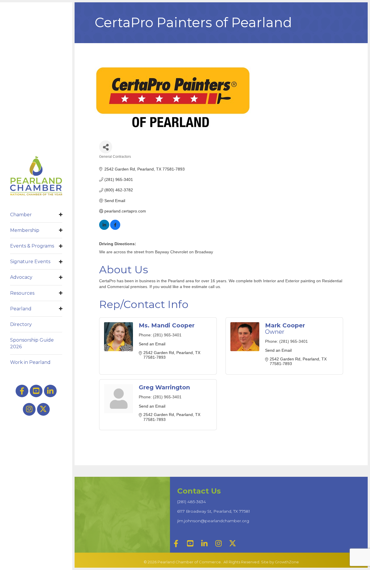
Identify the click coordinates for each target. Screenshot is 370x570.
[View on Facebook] (115, 228)
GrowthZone (287, 562)
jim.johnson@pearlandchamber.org (213, 520)
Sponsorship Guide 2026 (32, 343)
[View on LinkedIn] (104, 228)
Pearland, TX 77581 (213, 511)
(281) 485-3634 (191, 501)
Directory (21, 324)
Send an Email (152, 344)
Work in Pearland (30, 362)
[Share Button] (105, 146)
